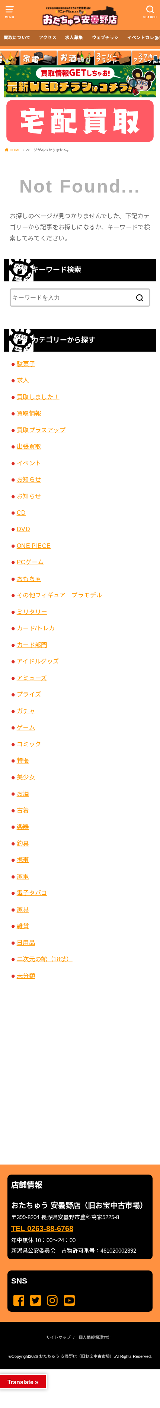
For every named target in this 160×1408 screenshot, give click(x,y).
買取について (17, 37)
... (74, 1371)
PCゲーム (30, 562)
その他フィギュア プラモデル (59, 595)
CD (21, 512)
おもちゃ (29, 578)
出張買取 (29, 446)
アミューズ (32, 678)
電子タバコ (32, 892)
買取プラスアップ (41, 430)
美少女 (26, 777)
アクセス (48, 37)
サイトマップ (58, 1337)
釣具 (23, 843)
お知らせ (29, 479)
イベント (29, 463)
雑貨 (23, 926)
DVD (23, 529)
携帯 (23, 859)
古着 (23, 810)
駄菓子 (26, 364)
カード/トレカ (36, 628)
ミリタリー (32, 611)
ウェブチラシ (105, 37)
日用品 (26, 942)
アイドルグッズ (38, 661)
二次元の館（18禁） (45, 959)
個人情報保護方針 (95, 1337)
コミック (29, 744)
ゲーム (26, 727)
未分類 (26, 975)
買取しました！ (38, 397)
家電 (23, 876)
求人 (23, 380)
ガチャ (26, 711)
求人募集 (74, 37)
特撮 (23, 760)
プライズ (29, 694)
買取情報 (29, 413)
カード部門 (32, 645)
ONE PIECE (34, 545)
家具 (23, 909)
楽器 (23, 826)
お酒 (23, 793)
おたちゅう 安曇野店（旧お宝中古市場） (76, 1356)
